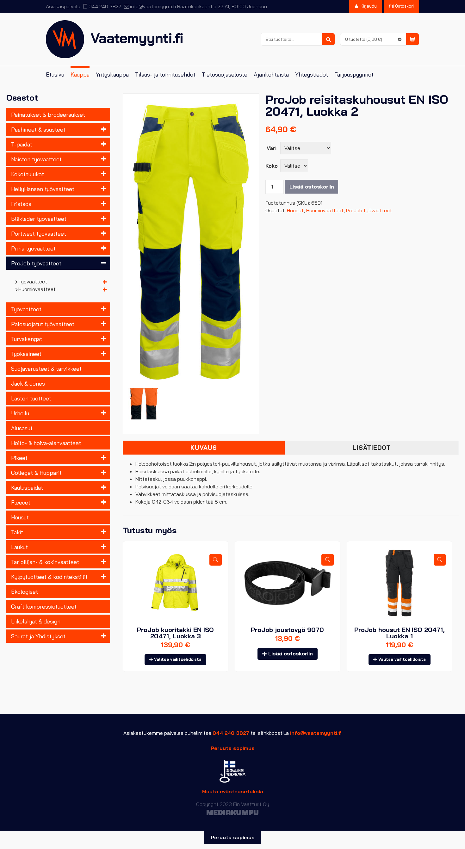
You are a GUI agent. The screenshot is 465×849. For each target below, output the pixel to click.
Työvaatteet (33, 281)
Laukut (19, 546)
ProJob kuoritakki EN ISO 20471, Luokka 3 (175, 633)
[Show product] (215, 560)
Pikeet (19, 457)
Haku (328, 39)
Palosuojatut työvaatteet (42, 323)
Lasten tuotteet (31, 398)
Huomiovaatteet (37, 289)
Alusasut (22, 427)
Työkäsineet (26, 353)
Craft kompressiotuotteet (44, 606)
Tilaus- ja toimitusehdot (165, 74)
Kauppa (80, 74)
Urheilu (20, 413)
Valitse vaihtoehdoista (178, 659)
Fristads (21, 203)
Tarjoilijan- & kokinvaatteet (45, 561)
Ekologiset (24, 591)
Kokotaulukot (27, 173)
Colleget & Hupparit (36, 472)
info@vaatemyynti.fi (153, 6)
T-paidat (21, 144)
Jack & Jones (28, 383)
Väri (271, 148)
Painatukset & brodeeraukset (48, 114)
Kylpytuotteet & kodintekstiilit (49, 576)
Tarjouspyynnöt (354, 74)
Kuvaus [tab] (203, 447)
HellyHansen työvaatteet (42, 188)
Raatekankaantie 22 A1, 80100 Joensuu (222, 6)
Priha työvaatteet (33, 248)
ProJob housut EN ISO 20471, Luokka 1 (399, 633)
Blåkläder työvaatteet (38, 218)
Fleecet (20, 502)
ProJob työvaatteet (36, 263)
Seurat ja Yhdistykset (38, 636)
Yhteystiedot (311, 74)
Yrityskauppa (112, 74)
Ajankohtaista (271, 74)
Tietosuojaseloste (224, 74)
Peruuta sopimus (233, 748)
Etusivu (55, 74)
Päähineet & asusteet (38, 129)
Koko (271, 166)
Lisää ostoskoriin (311, 186)
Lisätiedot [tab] (372, 447)
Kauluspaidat (27, 487)
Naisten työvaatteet (36, 159)
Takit (17, 532)
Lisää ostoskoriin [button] (290, 653)
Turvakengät (26, 338)
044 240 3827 (105, 6)
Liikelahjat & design (35, 621)
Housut (20, 517)
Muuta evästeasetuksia (232, 791)
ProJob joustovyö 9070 (287, 630)
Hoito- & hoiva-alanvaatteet (46, 442)
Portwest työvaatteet (38, 233)
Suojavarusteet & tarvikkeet (46, 368)
